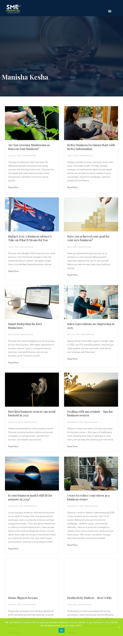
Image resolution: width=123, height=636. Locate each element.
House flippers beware (23, 598)
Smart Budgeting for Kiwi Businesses (25, 325)
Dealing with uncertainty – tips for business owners (90, 413)
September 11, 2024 (75, 506)
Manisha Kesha (29, 155)
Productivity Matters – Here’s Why (89, 598)
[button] (109, 11)
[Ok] (119, 627)
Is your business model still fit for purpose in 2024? (30, 497)
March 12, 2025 (73, 334)
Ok (61, 630)
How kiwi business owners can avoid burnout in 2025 (31, 413)
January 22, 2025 (15, 422)
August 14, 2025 (15, 155)
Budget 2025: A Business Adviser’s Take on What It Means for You (30, 238)
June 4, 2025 (13, 247)
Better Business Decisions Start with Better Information (91, 147)
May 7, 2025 (72, 247)
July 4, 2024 (72, 604)
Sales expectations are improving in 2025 (90, 325)
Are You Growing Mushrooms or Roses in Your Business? (29, 147)
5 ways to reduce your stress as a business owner (88, 497)
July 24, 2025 (72, 155)
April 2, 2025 (13, 334)
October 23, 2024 (15, 506)
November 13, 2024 (75, 422)
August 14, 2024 (14, 604)
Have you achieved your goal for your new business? (88, 238)
